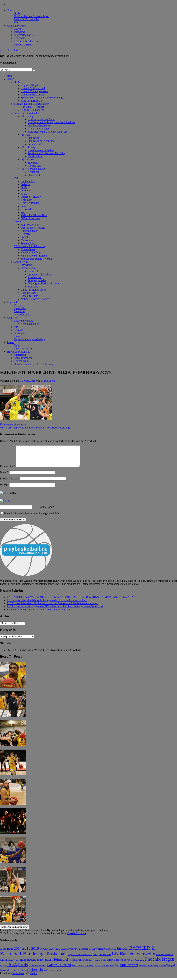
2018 (26, 948)
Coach (10, 10)
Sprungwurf (34, 144)
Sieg (117, 965)
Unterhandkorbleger (39, 128)
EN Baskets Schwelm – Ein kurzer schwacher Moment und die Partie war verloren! (52, 603)
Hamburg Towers (12, 960)
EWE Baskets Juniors (164, 955)
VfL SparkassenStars (16, 970)
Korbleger (26, 199)
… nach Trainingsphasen (34, 91)
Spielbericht (129, 965)
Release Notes (21, 360)
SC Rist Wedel (108, 965)
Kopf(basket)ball (30, 224)
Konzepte (33, 286)
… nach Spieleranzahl (33, 88)
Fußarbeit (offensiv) (31, 196)
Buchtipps (19, 333)
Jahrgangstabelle (37, 280)
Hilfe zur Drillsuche (31, 100)
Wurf (23, 212)
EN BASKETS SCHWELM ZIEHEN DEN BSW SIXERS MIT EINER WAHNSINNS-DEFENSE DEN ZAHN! (71, 597)
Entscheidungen (29, 230)
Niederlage (120, 959)
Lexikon (18, 329)
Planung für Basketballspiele (43, 283)
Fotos (2, 960)
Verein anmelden (30, 323)
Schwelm (99, 965)
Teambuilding (28, 243)
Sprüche (25, 237)
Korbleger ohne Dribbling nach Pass (47, 131)
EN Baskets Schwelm (26, 41)
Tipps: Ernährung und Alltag (29, 339)
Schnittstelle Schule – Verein (36, 258)
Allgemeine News (24, 34)
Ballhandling (28, 181)
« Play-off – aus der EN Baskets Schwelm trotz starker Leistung (35, 427)
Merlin (33, 973)
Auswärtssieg (98, 948)
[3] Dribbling (28, 147)
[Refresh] (5, 500)
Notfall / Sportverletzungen (35, 298)
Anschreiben (34, 277)
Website (4, 484)
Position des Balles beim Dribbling (47, 153)
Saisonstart (89, 965)
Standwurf (33, 137)
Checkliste (33, 271)
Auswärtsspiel (118, 948)
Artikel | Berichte (16, 25)
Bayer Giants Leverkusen (80, 954)
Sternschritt (34, 175)
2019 (35, 948)
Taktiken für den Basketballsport (31, 16)
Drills (17, 13)
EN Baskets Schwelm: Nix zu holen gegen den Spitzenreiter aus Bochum (47, 600)
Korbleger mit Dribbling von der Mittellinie (51, 122)
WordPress (18, 973)
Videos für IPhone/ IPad (34, 215)
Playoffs (3, 965)
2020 (51, 949)
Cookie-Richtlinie (76, 933)
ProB (23, 964)
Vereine (18, 305)
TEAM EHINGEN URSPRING (152, 965)
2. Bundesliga (6, 948)
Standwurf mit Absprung (41, 140)
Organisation (28, 267)
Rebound (26, 209)
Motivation (27, 240)
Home (10, 75)
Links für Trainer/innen (33, 289)
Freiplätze (19, 311)
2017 (18, 948)
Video (17, 22)
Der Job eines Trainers (33, 227)
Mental (17, 221)
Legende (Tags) (29, 85)
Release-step (34, 165)
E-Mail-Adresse (9, 478)
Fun (16, 326)
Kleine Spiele (28, 249)
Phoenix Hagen (22, 44)
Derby (95, 955)
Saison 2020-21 (78, 965)
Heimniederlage (29, 959)
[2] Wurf (25, 134)
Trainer (3, 970)
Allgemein (12, 317)
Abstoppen (34, 171)
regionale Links (22, 314)
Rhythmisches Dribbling (41, 150)
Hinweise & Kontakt (18, 351)
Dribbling (26, 190)
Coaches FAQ (28, 292)
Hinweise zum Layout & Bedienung (33, 364)
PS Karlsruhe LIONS (37, 965)
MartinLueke (48, 380)
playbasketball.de (9, 50)
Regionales (20, 37)
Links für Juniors (23, 348)
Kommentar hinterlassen (13, 424)
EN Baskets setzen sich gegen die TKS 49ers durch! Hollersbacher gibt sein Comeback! (55, 606)
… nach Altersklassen (32, 94)
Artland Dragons (61, 949)
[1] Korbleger (28, 116)
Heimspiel (60, 959)
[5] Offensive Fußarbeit (33, 168)
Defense (25, 184)
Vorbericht (34, 969)
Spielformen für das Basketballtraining (42, 97)
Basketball (56, 953)
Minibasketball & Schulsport (29, 246)
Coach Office (21, 261)
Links (17, 336)
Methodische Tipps (31, 252)
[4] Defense (27, 159)
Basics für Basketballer (26, 19)
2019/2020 (44, 949)
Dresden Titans (105, 955)
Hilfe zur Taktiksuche (32, 109)
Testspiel (170, 965)
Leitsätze (25, 233)
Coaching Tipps (29, 295)
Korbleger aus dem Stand (41, 119)
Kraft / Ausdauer (30, 202)
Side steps (33, 162)
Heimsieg (46, 959)
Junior (10, 342)
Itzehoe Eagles (94, 960)
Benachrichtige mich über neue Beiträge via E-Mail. (32, 513)
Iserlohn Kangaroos (78, 960)
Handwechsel (35, 156)
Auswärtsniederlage (79, 948)
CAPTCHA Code (42, 506)
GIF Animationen (30, 218)
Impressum (20, 354)
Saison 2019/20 (59, 965)
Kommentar (7, 466)
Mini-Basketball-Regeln (34, 255)
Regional (12, 302)
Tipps (17, 345)
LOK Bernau (107, 960)
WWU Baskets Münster (54, 970)
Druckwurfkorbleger (39, 125)
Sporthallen (20, 308)
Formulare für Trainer (39, 274)
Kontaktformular (23, 357)
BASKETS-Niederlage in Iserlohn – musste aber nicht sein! (39, 609)
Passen (24, 206)
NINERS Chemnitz (135, 960)
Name (4, 472)
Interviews (19, 31)
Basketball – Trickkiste (33, 106)
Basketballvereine (23, 320)
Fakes (24, 193)
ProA (12, 964)
